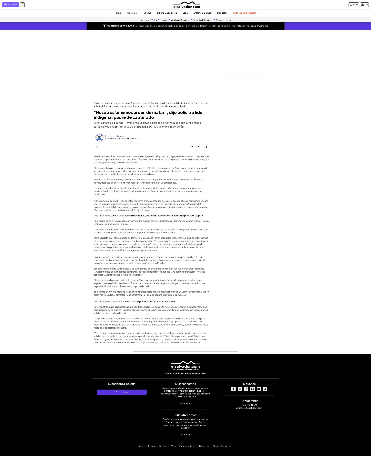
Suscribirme (122, 392)
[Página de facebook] (233, 390)
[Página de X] (239, 390)
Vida (185, 12)
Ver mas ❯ (185, 403)
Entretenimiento (202, 12)
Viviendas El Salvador (202, 20)
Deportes (222, 12)
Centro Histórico (223, 20)
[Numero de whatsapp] (252, 390)
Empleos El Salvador (180, 20)
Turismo (146, 12)
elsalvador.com (200, 26)
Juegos (164, 20)
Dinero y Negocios (222, 446)
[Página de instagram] (246, 390)
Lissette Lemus (116, 136)
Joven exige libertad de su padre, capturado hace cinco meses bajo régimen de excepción (158, 215)
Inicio (119, 12)
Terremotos (145, 20)
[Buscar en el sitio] (22, 4)
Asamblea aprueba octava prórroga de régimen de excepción (143, 301)
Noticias (132, 12)
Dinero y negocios (167, 12)
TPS (155, 20)
